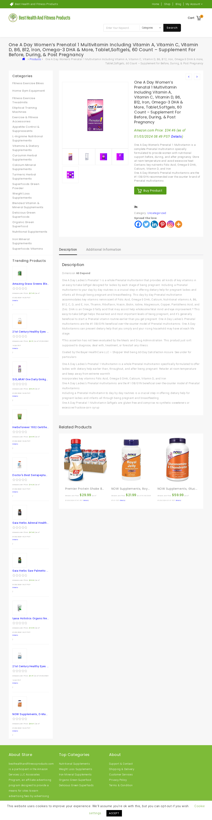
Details (176, 136)
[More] (178, 224)
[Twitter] (146, 224)
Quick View (77, 480)
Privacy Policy (118, 779)
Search (172, 28)
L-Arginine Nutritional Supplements (27, 138)
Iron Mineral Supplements (22, 241)
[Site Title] (40, 17)
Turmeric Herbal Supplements (24, 177)
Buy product (152, 190)
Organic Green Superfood (23, 224)
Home (155, 4)
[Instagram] (170, 224)
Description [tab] (68, 249)
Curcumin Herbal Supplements (24, 157)
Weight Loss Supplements (22, 196)
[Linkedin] (154, 224)
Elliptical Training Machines (24, 110)
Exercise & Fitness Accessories (25, 119)
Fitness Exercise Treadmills (23, 100)
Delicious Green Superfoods (24, 215)
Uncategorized (156, 213)
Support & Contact (121, 763)
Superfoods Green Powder (26, 186)
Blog (178, 4)
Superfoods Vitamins (27, 249)
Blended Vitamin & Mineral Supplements (27, 205)
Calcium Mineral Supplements (24, 167)
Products (35, 59)
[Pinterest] (162, 224)
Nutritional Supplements (29, 232)
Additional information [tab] (103, 249)
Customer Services (121, 774)
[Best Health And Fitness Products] (24, 59)
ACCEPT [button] (114, 813)
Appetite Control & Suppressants (26, 129)
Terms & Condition (120, 785)
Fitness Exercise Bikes (28, 83)
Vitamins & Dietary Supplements (25, 148)
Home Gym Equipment (28, 91)
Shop (167, 4)
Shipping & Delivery (121, 769)
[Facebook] (138, 224)
